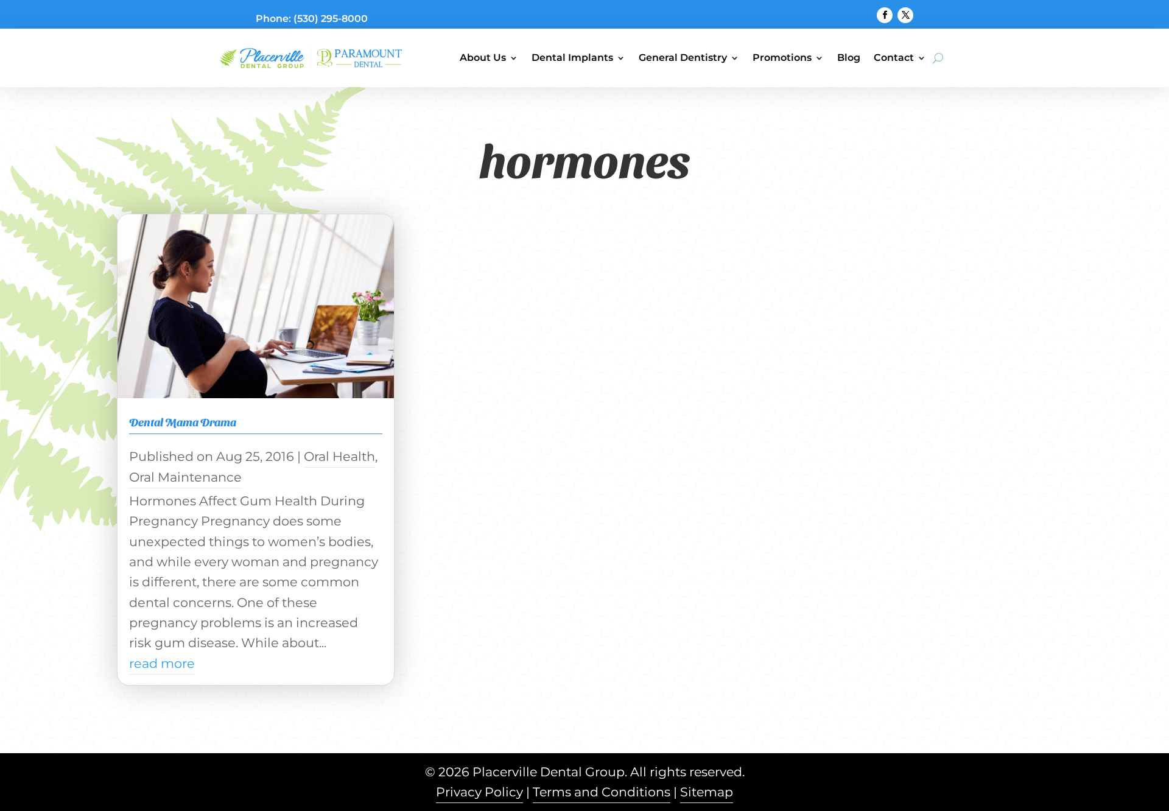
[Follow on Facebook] (885, 15)
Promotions (782, 57)
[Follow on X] (905, 15)
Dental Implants (572, 57)
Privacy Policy (479, 791)
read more (162, 663)
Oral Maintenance (185, 477)
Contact (894, 57)
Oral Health (339, 456)
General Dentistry (683, 57)
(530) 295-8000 (330, 18)
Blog (848, 57)
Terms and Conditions (601, 791)
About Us (483, 57)
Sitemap (706, 791)
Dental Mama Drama (182, 421)
